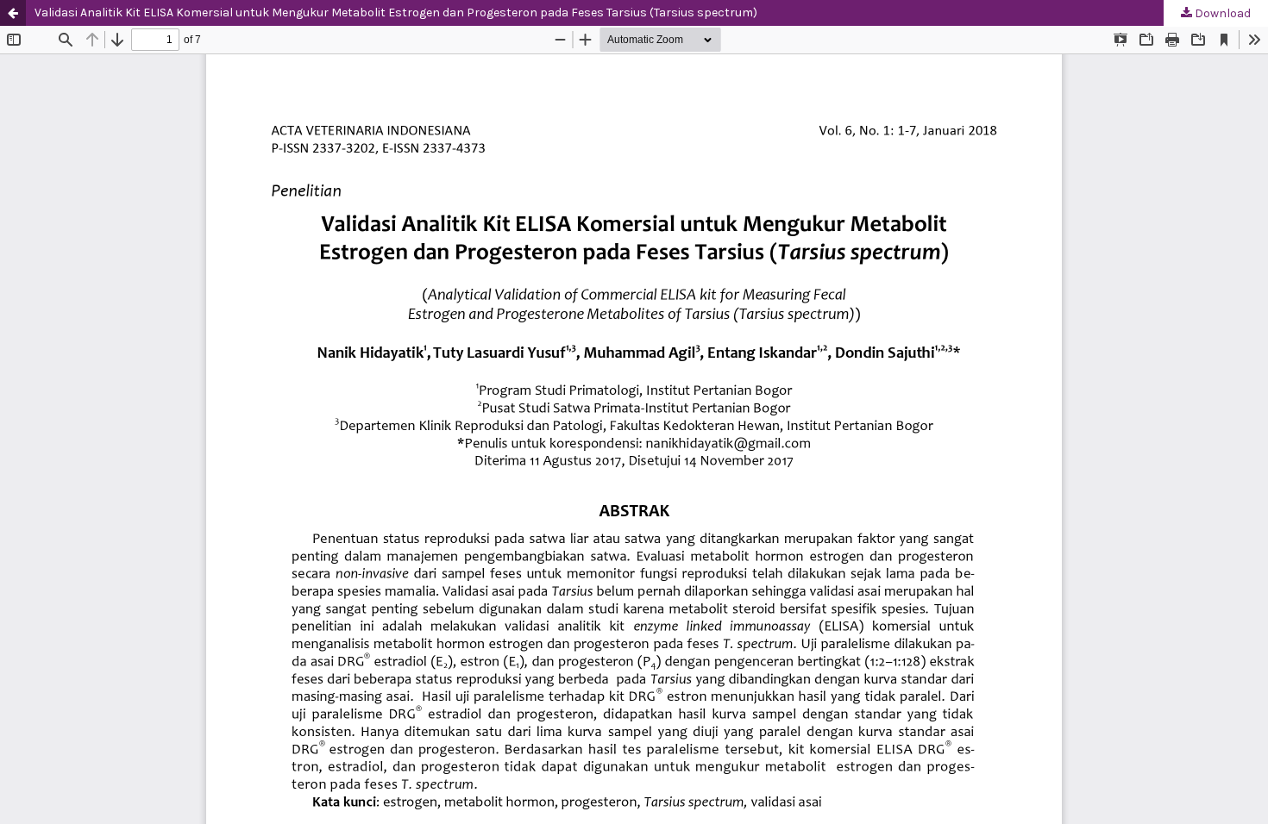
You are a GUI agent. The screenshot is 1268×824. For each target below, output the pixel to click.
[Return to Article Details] (13, 13)
